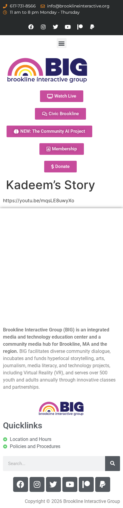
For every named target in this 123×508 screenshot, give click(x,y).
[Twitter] (55, 26)
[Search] (112, 463)
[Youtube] (67, 26)
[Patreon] (80, 26)
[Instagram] (43, 26)
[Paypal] (92, 26)
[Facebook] (31, 26)
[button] (62, 43)
